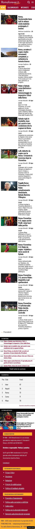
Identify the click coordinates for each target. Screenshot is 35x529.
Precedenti (6, 332)
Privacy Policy (9, 472)
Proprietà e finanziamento (13, 498)
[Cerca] (28, 2)
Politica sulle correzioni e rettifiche (16, 502)
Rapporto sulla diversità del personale (17, 514)
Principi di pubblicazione (13, 484)
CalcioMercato (12, 7)
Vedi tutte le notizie (17, 369)
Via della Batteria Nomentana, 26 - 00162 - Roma (16, 526)
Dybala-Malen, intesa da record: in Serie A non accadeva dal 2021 (16, 367)
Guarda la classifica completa (27, 405)
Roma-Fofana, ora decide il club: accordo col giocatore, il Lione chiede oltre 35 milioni (16, 352)
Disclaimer (8, 476)
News (3, 7)
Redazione (8, 480)
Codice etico (9, 506)
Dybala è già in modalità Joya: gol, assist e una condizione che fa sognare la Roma (17, 347)
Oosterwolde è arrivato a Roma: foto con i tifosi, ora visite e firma (18, 357)
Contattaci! (6, 463)
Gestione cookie (31, 527)
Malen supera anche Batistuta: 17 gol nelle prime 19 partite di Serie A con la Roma (18, 362)
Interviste (25, 7)
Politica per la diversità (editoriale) (16, 510)
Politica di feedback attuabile (14, 488)
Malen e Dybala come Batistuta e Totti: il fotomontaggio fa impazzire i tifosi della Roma (17, 342)
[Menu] (32, 2)
